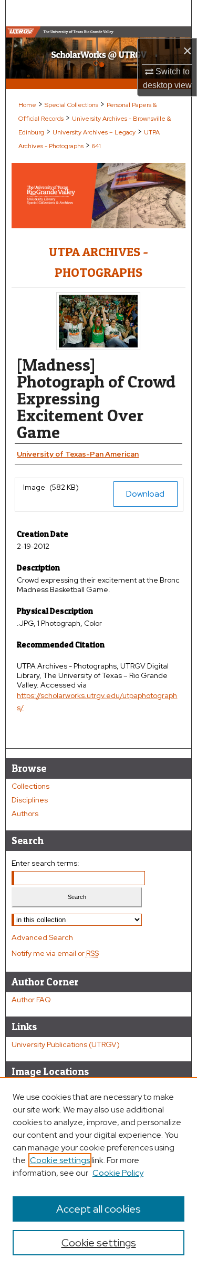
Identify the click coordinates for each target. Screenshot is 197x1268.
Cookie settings (60, 1160)
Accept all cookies (98, 1209)
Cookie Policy (117, 1172)
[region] (98, 1172)
